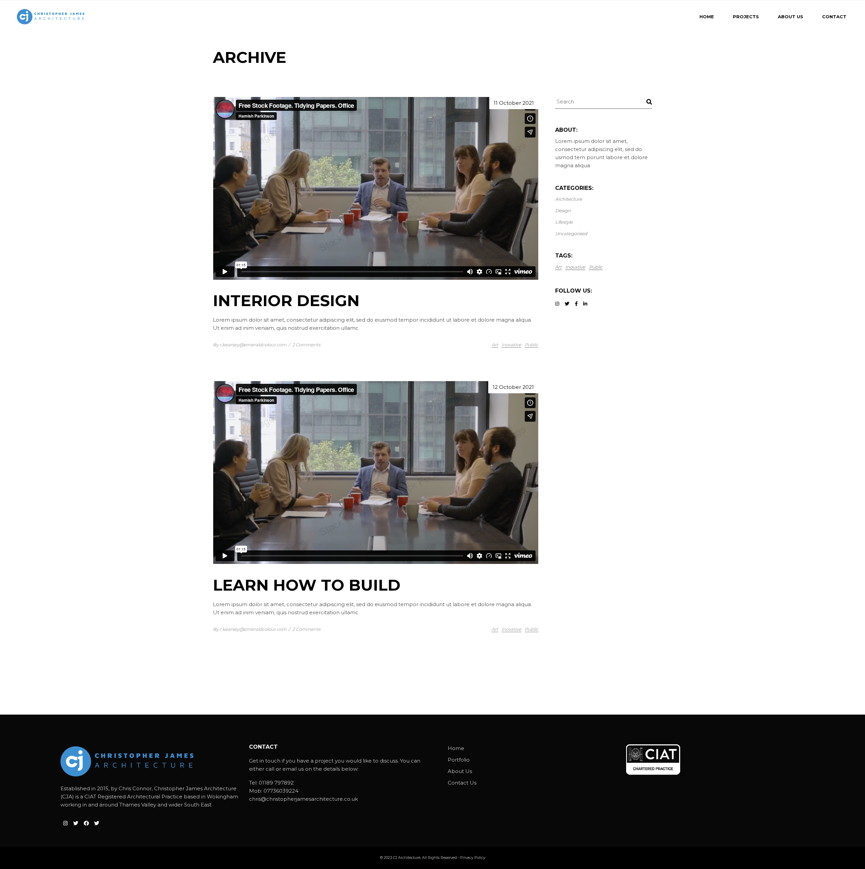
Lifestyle (564, 222)
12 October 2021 (513, 387)
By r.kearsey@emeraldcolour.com (250, 344)
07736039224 (281, 791)
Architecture (568, 199)
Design (563, 210)
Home (456, 748)
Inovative (511, 344)
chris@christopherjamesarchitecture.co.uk (303, 799)
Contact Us (462, 782)
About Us (460, 771)
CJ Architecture (406, 857)
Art (495, 344)
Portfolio (459, 759)
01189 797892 (276, 782)
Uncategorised (571, 233)
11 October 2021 (514, 103)
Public (531, 344)
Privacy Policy (472, 857)
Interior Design (286, 300)
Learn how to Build (306, 585)
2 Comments (306, 344)
